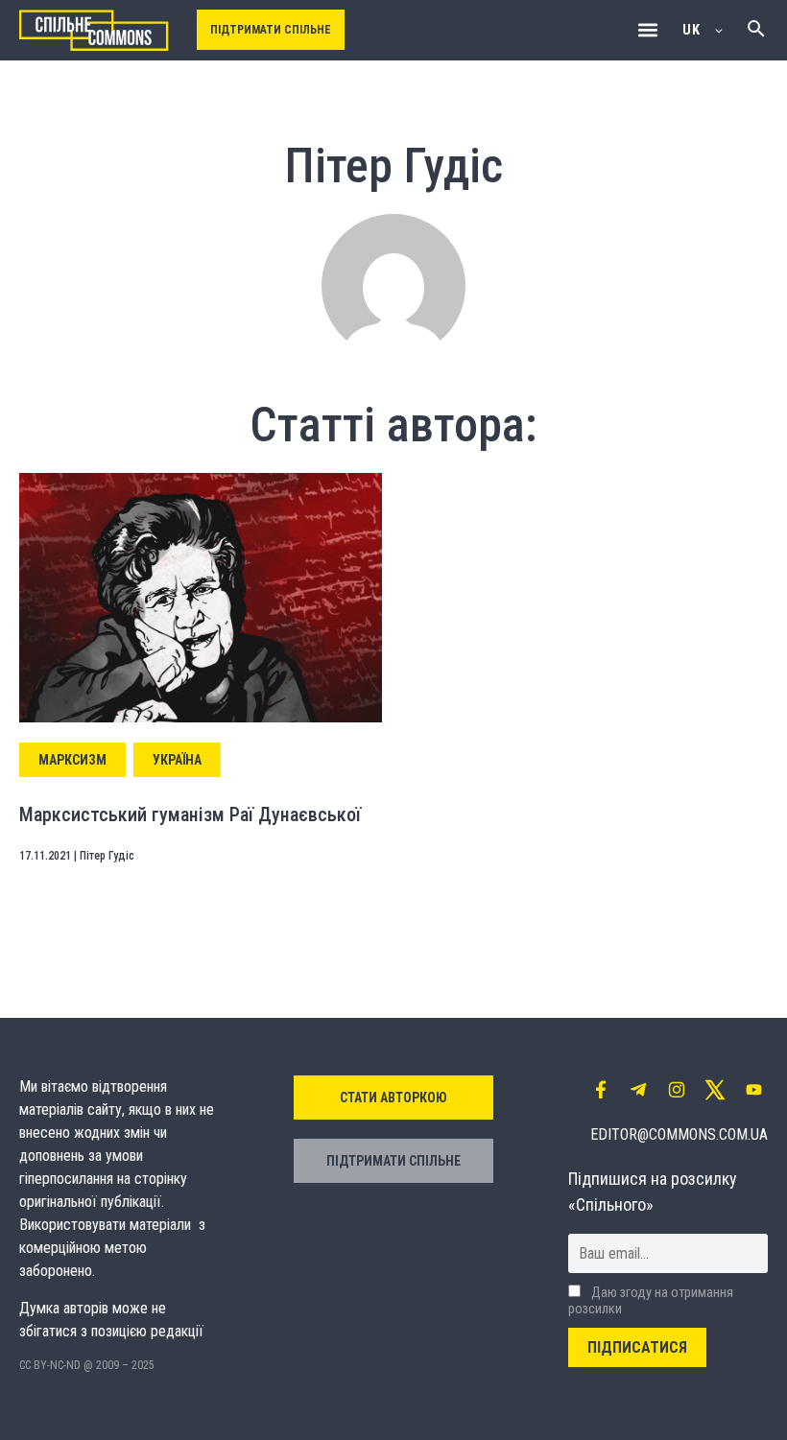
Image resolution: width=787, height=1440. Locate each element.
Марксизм (72, 759)
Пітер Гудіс (107, 855)
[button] (647, 30)
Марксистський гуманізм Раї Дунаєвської (190, 814)
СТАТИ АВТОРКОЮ (393, 1097)
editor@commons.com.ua (679, 1134)
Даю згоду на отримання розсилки (650, 1301)
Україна (177, 759)
